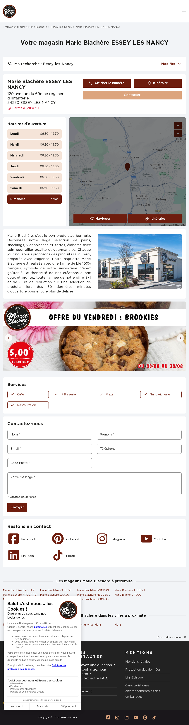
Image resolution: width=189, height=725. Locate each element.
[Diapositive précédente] (8, 338)
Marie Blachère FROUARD (20, 595)
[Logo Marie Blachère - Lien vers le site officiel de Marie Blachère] (9, 11)
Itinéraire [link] (160, 83)
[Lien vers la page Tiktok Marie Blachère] (154, 717)
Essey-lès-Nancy (61, 27)
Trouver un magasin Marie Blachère (25, 27)
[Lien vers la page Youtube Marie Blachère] (135, 717)
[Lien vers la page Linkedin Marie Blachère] (126, 717)
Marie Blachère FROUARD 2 (21, 590)
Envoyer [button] (17, 507)
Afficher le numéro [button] (109, 83)
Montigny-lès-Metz (89, 625)
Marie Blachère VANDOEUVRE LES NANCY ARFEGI (73, 590)
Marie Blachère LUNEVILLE (131, 590)
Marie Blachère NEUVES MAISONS (99, 595)
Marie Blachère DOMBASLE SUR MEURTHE (105, 590)
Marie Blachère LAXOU (54, 595)
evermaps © (179, 637)
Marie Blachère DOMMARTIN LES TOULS (103, 599)
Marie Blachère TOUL (127, 595)
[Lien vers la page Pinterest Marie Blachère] (145, 717)
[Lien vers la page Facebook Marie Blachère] (108, 717)
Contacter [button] (132, 95)
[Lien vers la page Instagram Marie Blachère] (117, 717)
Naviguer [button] (103, 219)
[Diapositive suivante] (180, 338)
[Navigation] (184, 10)
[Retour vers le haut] (175, 703)
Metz (117, 625)
